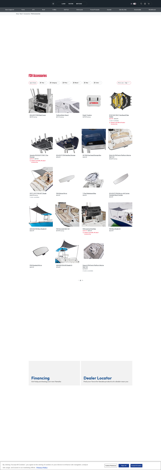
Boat (43, 9)
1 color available (114, 120)
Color (97, 82)
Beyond (79, 4)
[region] (80, 466)
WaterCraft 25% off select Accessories (118, 123)
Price (65, 82)
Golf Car (66, 9)
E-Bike (54, 9)
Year (43, 82)
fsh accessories (35, 14)
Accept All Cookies (136, 465)
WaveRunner (152, 9)
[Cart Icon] (149, 4)
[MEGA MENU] (53, 4)
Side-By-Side (123, 9)
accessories (27, 14)
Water (70, 4)
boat (21, 14)
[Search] (141, 4)
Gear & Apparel (9, 9)
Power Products (94, 9)
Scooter (109, 9)
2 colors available (88, 271)
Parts (23, 9)
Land (63, 4)
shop (17, 14)
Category (54, 82)
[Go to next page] (82, 280)
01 (80, 280)
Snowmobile (137, 9)
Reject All (123, 465)
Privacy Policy (41, 468)
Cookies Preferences (110, 465)
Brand (76, 82)
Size (87, 82)
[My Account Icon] (145, 4)
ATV (33, 9)
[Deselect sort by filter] (129, 82)
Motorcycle (79, 9)
